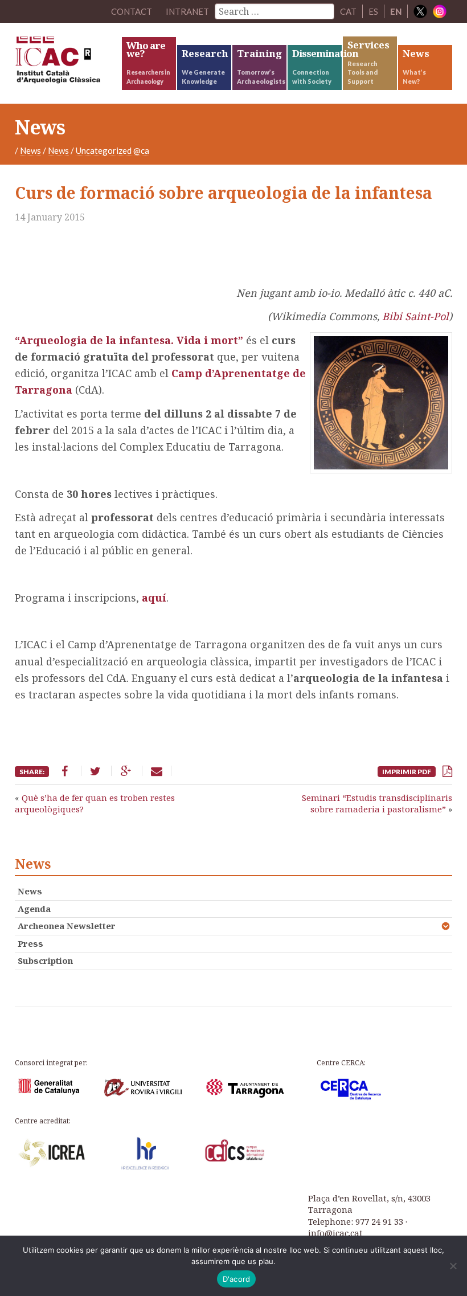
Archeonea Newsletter (67, 925)
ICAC (67, 62)
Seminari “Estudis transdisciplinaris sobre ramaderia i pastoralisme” (377, 803)
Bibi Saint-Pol (415, 316)
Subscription (45, 960)
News (30, 150)
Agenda (34, 908)
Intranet (187, 11)
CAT (348, 11)
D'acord (237, 1278)
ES (373, 11)
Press (30, 943)
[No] (452, 1266)
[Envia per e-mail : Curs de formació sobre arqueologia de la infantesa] (156, 771)
